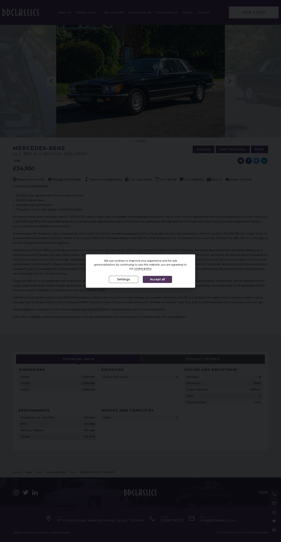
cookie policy (142, 268)
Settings (123, 279)
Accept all (157, 279)
